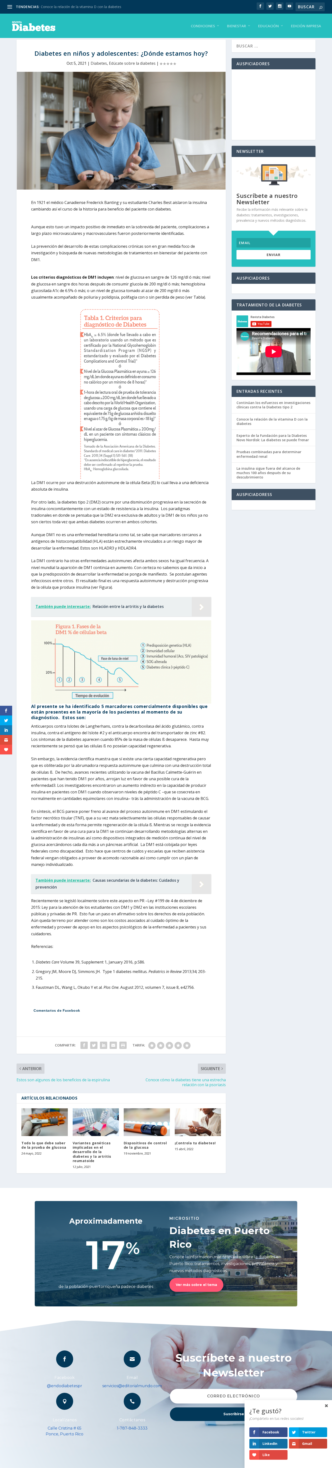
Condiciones (203, 26)
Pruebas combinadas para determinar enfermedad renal (268, 454)
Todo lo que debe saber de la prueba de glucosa (43, 1145)
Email (132, 1377)
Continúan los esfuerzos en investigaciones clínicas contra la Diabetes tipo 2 (273, 404)
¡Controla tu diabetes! (195, 1143)
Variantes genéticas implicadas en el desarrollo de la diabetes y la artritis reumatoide (92, 1152)
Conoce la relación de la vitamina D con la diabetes (81, 6)
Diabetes (99, 63)
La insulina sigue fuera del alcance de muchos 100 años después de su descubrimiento (268, 472)
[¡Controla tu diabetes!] (198, 1122)
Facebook (64, 1377)
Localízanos (65, 1420)
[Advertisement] (273, 104)
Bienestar (236, 26)
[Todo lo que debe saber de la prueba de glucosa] (44, 1122)
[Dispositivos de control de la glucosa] (147, 1122)
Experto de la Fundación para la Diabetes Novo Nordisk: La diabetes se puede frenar (272, 437)
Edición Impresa (306, 26)
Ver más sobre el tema (196, 1285)
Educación (268, 26)
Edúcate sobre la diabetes (132, 63)
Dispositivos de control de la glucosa (145, 1145)
